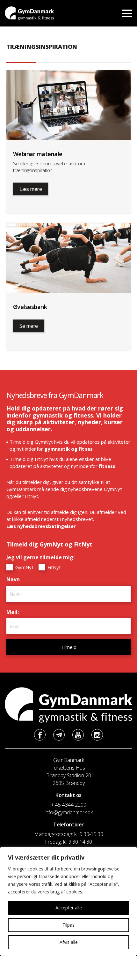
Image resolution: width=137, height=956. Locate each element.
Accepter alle (68, 908)
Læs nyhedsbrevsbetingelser (41, 526)
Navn (14, 579)
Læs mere (30, 188)
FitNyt (53, 567)
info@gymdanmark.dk (69, 812)
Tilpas (68, 925)
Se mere (28, 325)
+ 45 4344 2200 (68, 804)
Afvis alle (69, 942)
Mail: (14, 611)
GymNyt (23, 567)
